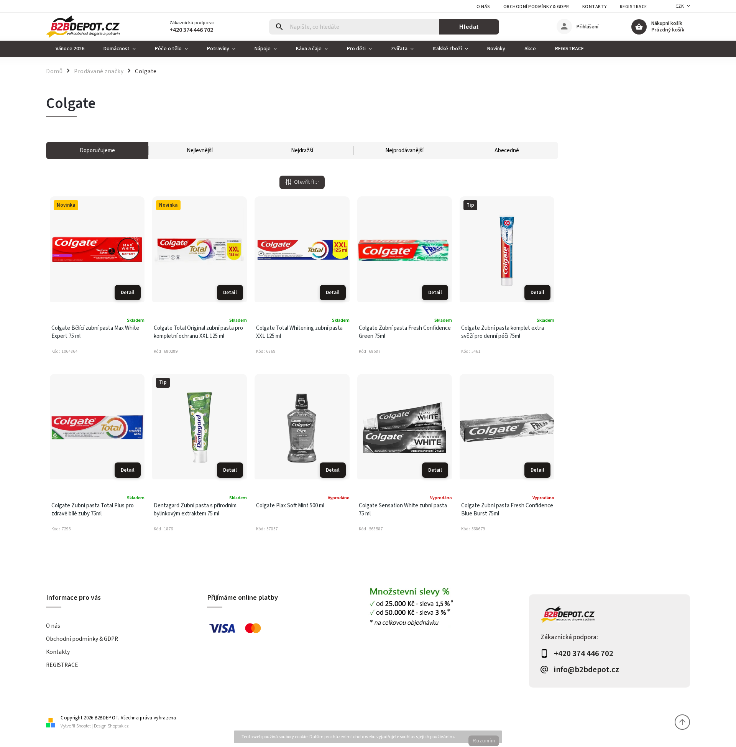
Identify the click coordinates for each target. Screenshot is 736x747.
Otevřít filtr (306, 182)
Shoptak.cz (118, 726)
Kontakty (594, 6)
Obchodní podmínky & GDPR (536, 6)
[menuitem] (70, 49)
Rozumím (484, 741)
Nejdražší (302, 150)
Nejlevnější (200, 150)
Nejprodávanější (404, 150)
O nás (483, 6)
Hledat (469, 26)
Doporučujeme (97, 150)
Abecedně (507, 150)
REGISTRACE (633, 6)
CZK (679, 6)
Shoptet (83, 726)
